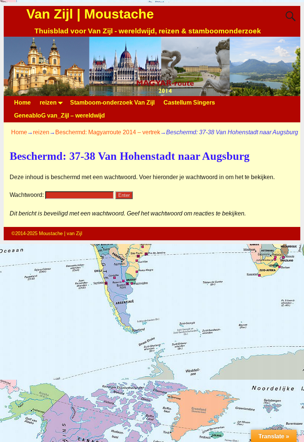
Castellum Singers (189, 102)
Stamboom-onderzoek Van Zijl (112, 102)
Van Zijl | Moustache (90, 14)
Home (22, 102)
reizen (48, 102)
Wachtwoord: (27, 195)
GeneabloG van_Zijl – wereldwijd (59, 115)
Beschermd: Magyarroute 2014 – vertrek (107, 132)
